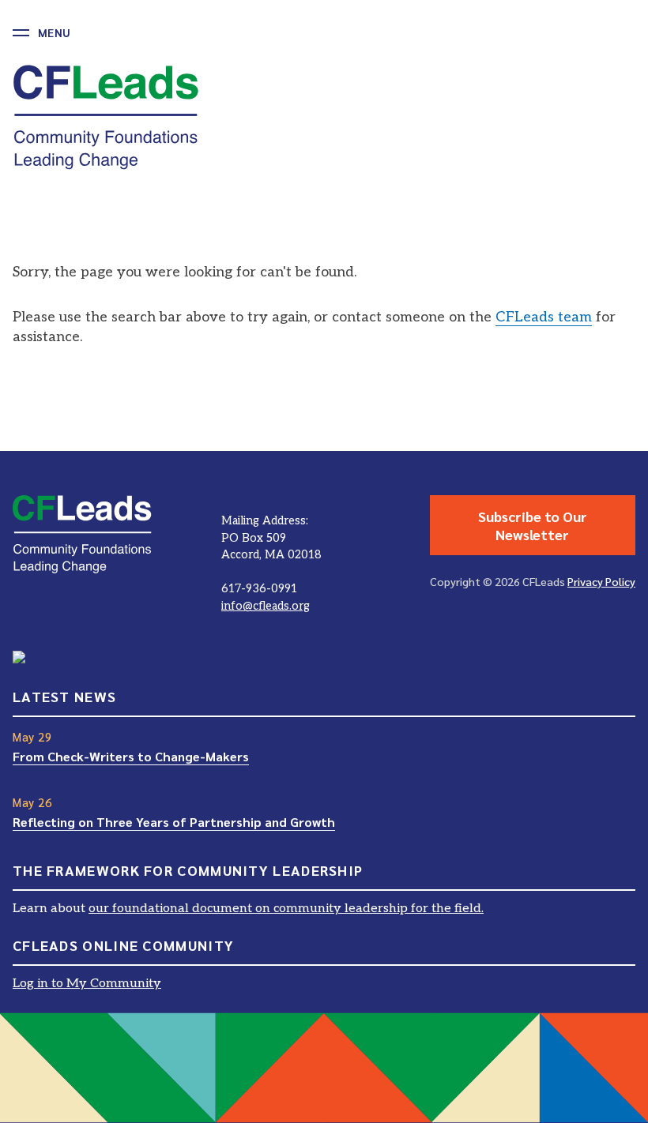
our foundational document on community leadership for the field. (286, 908)
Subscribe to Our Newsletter (532, 525)
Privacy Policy (601, 581)
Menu (54, 32)
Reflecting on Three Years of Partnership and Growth (174, 821)
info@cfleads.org (265, 606)
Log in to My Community (87, 983)
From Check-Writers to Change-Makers (131, 756)
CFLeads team (543, 317)
